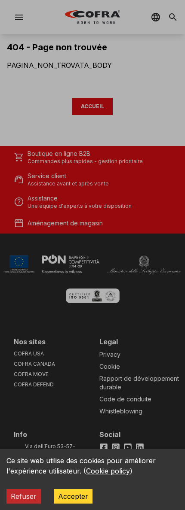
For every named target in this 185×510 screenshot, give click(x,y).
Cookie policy (108, 471)
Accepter (73, 496)
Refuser (24, 496)
